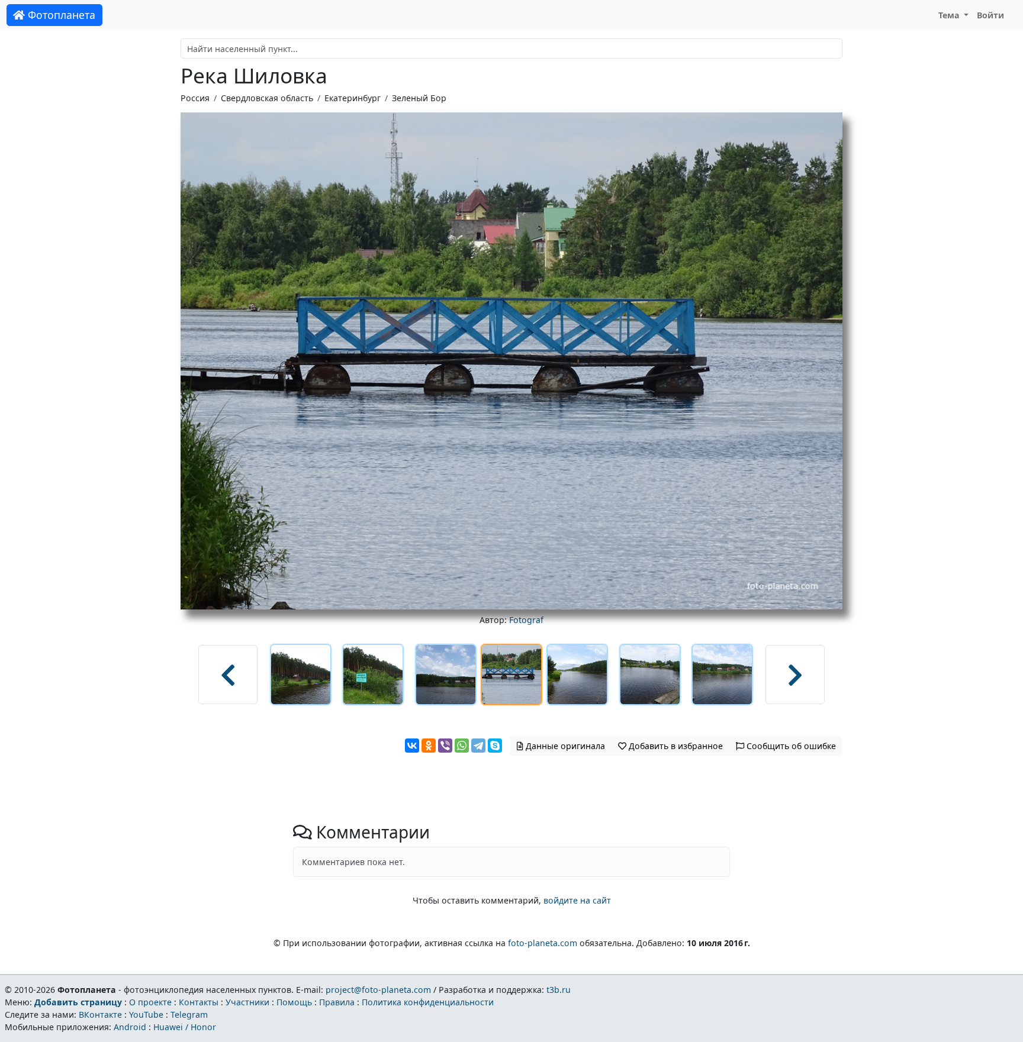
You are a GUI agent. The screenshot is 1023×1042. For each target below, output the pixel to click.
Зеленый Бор (419, 98)
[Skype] (495, 745)
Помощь (294, 1002)
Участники (247, 1002)
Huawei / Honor (184, 1027)
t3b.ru (558, 989)
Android (130, 1027)
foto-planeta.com (542, 943)
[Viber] (445, 745)
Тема (950, 15)
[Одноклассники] (429, 745)
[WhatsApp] (462, 745)
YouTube (146, 1014)
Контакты (198, 1002)
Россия (195, 98)
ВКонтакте (100, 1014)
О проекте (150, 1002)
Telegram (189, 1014)
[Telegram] (478, 745)
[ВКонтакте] (412, 745)
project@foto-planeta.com (378, 989)
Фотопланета (60, 15)
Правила (337, 1002)
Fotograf (526, 619)
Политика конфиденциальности (428, 1002)
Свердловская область (267, 98)
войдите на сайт (577, 900)
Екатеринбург (352, 98)
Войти (990, 15)
